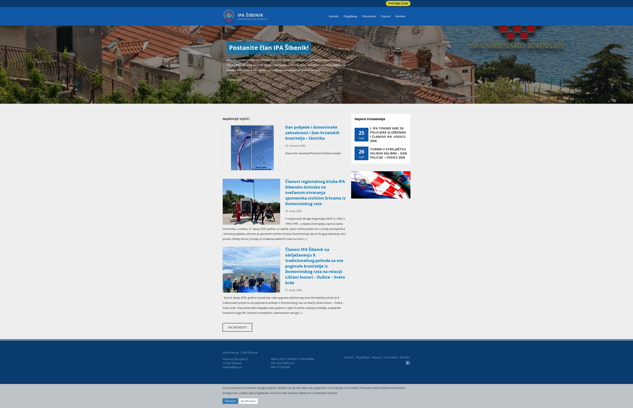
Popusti (386, 16)
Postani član (398, 3)
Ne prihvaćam (248, 401)
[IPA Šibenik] (245, 17)
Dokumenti (369, 16)
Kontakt (400, 16)
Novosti (334, 16)
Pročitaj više (234, 80)
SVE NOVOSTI (237, 327)
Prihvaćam (230, 401)
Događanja (350, 16)
